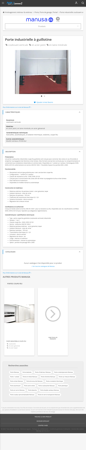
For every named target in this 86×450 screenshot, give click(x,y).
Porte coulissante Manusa (46, 386)
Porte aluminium (15, 386)
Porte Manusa (14, 372)
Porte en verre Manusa (17, 390)
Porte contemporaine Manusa (63, 372)
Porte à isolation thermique (54, 381)
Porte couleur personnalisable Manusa (22, 395)
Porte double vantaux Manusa (49, 390)
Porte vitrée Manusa (16, 381)
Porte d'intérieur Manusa (43, 372)
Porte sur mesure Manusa (67, 377)
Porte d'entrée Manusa (48, 377)
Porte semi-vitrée (29, 386)
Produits (42, 26)
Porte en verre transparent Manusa (49, 395)
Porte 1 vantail (14, 377)
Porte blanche (32, 390)
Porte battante (27, 372)
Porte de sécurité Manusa (34, 381)
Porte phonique (63, 386)
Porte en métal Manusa (30, 377)
